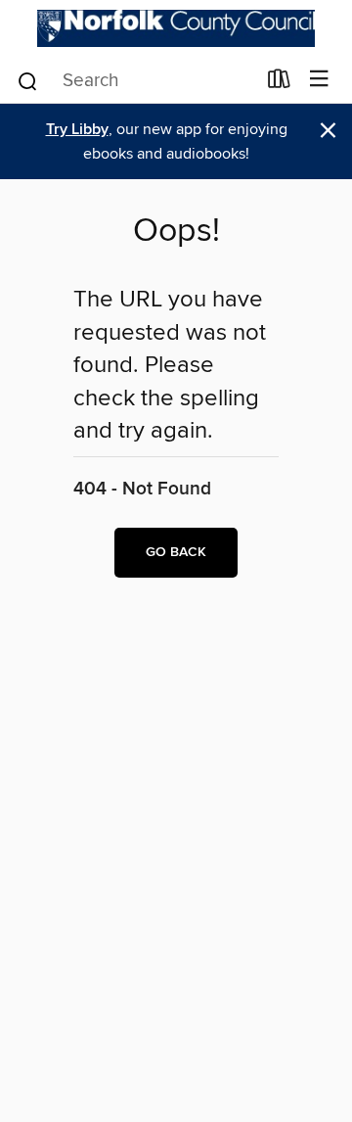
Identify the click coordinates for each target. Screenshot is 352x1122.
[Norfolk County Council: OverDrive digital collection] (176, 28)
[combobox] (135, 81)
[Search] (28, 80)
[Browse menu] (319, 80)
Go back (176, 552)
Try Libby (77, 129)
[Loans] (279, 83)
